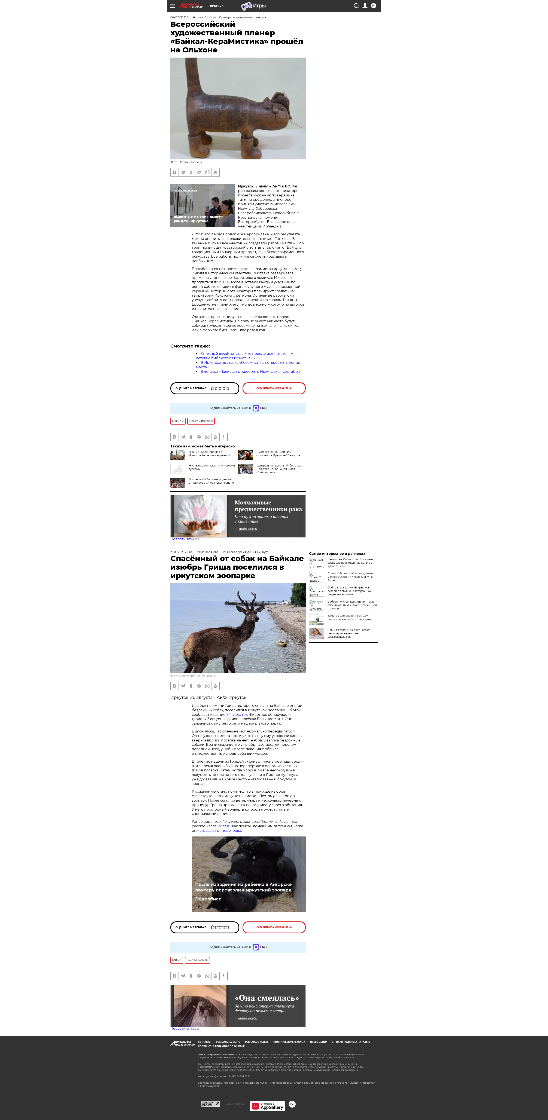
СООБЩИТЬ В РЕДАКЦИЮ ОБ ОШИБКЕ (221, 1046)
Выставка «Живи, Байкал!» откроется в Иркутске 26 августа (278, 453)
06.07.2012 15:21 (179, 17)
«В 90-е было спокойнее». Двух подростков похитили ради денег (350, 617)
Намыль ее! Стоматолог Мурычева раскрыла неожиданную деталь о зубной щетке (351, 563)
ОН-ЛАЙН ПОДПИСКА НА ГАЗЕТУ (351, 1042)
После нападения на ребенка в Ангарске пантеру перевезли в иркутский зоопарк (243, 887)
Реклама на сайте (228, 1042)
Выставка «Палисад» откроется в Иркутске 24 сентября (250, 372)
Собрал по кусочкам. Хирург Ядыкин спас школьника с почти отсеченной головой (352, 605)
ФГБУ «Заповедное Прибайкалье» (193, 675)
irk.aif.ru (224, 826)
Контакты (204, 1042)
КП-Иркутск (236, 715)
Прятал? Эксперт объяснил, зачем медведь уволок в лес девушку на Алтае (350, 577)
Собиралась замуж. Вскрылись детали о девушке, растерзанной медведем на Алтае (350, 591)
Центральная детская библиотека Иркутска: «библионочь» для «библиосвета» (279, 469)
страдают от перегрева (220, 831)
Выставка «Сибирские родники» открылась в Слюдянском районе (211, 481)
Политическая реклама (289, 1042)
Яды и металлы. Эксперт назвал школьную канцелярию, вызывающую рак (349, 633)
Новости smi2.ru (184, 539)
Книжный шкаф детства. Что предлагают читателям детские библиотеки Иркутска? (244, 356)
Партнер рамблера (235, 1104)
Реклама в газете (256, 1042)
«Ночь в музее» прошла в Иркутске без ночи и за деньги (209, 453)
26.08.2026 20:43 (181, 552)
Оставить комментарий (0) (274, 388)
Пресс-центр (318, 1042)
